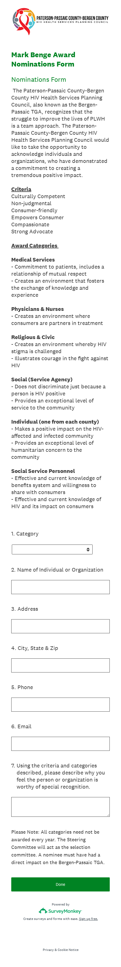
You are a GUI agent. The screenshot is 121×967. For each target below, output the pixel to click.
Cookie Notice (68, 950)
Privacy (48, 950)
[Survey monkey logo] (61, 911)
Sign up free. (88, 919)
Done (60, 884)
